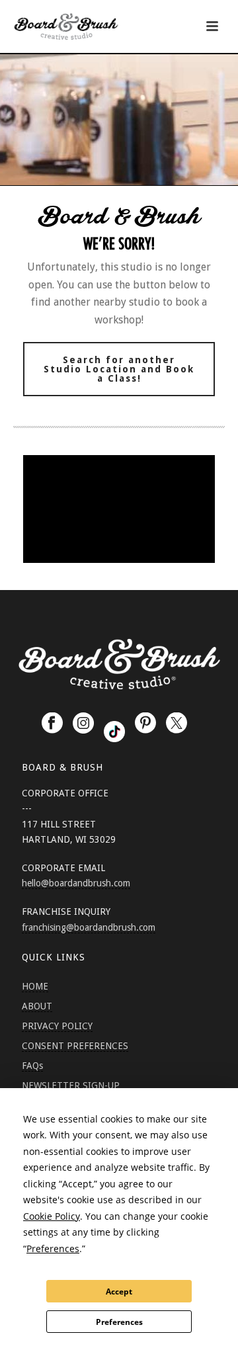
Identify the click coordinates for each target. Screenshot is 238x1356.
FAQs (32, 1065)
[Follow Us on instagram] (83, 723)
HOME (35, 986)
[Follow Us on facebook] (52, 723)
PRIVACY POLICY (57, 1026)
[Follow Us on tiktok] (114, 731)
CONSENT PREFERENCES (75, 1045)
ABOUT (37, 1006)
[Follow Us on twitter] (176, 723)
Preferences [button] (52, 1248)
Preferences (119, 1322)
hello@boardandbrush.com (76, 883)
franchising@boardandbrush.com (88, 927)
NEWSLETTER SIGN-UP (71, 1085)
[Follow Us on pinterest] (145, 723)
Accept (119, 1291)
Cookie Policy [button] (51, 1216)
